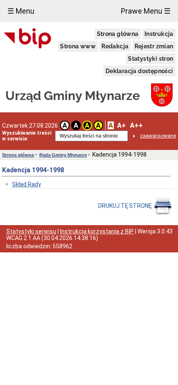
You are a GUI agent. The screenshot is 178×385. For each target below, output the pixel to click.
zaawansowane (158, 136)
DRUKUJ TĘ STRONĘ (125, 205)
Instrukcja (158, 34)
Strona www (78, 46)
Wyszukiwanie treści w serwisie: (26, 136)
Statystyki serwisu (31, 231)
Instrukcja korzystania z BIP (97, 231)
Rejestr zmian (154, 46)
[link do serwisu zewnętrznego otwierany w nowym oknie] (27, 39)
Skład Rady (26, 184)
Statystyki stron (150, 58)
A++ (136, 125)
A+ (121, 125)
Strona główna (118, 34)
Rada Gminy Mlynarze (63, 154)
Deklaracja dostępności (139, 71)
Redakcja (114, 46)
